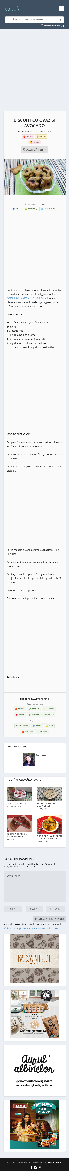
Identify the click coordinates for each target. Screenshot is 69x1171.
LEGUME (34, 708)
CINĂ (49, 725)
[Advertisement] (34, 70)
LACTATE (48, 708)
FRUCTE (20, 708)
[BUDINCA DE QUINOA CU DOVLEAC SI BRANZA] (49, 824)
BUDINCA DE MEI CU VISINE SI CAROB (17, 835)
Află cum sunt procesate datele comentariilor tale (31, 928)
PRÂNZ (36, 725)
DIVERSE (42, 731)
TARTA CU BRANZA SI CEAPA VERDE (47, 804)
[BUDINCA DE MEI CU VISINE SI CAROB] (19, 823)
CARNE (19, 714)
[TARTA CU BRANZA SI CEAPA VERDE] (49, 794)
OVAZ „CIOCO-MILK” (17, 803)
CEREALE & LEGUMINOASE (41, 714)
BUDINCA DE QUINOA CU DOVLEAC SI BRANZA (49, 837)
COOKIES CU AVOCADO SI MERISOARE (28, 298)
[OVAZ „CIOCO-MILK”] (19, 794)
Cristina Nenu (54, 1162)
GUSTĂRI (27, 731)
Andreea (30, 131)
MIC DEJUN (22, 725)
